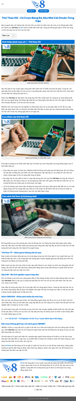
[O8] (38, 4)
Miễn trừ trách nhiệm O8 (45, 386)
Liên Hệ (39, 390)
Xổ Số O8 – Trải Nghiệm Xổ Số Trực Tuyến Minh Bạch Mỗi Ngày (35, 318)
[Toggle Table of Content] (12, 35)
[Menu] (2, 4)
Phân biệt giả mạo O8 (65, 386)
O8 (22, 28)
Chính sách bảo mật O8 (24, 386)
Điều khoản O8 (7, 386)
